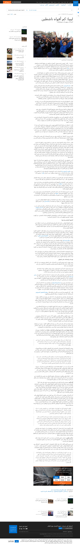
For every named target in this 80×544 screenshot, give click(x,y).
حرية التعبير (65, 491)
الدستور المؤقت (39, 207)
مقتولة (56, 193)
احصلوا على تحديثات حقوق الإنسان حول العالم (60, 526)
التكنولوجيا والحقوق (58, 491)
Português (48, 2)
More (36, 2)
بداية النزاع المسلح (56, 282)
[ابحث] (12, 2)
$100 (62, 477)
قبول (17, 541)
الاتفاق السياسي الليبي (43, 235)
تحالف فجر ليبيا (66, 240)
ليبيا (68, 68)
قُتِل (43, 173)
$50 (69, 477)
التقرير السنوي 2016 (65, 171)
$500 (68, 480)
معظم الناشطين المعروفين (42, 292)
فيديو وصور (51, 5)
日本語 (52, 2)
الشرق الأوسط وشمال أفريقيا (60, 489)
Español (40, 2)
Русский (44, 2)
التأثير (46, 5)
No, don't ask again (33, 10)
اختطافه (60, 184)
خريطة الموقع (70, 531)
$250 (56, 477)
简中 (67, 2)
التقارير (57, 5)
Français (58, 2)
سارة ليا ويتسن (67, 85)
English (62, 2)
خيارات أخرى (11, 541)
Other (56, 480)
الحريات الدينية (44, 491)
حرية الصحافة (50, 491)
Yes (27, 10)
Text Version (65, 531)
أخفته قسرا (46, 201)
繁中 (65, 2)
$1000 (62, 480)
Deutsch (55, 2)
